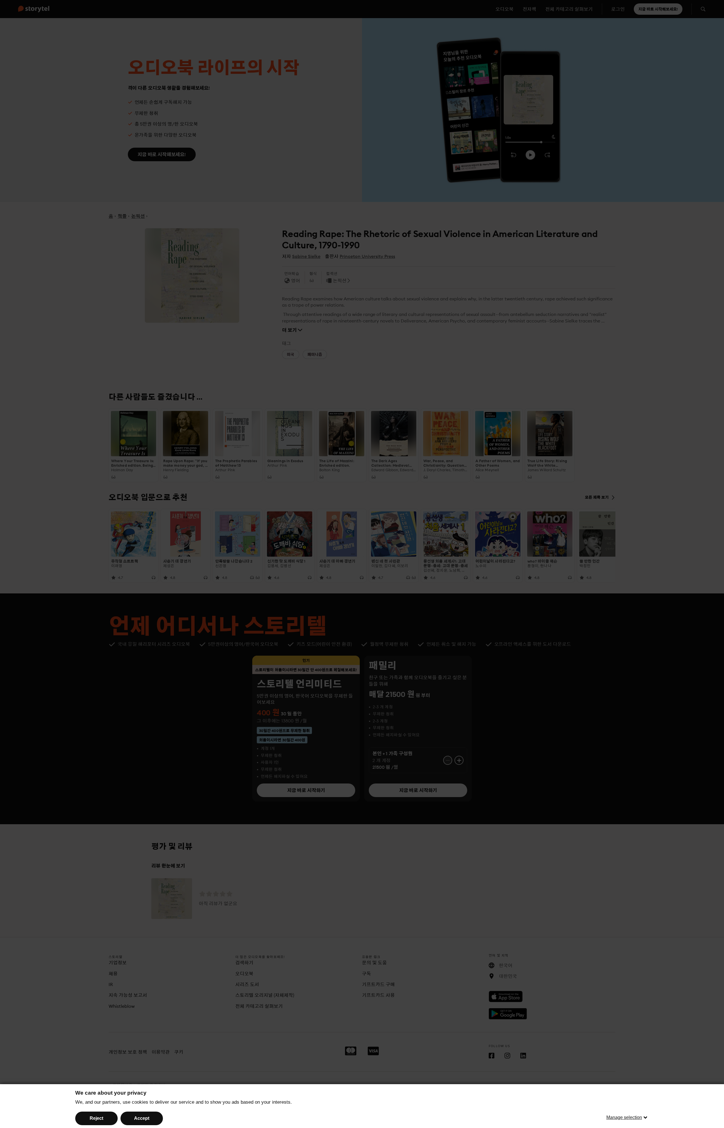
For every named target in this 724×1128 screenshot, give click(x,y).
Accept (141, 1118)
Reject (96, 1118)
